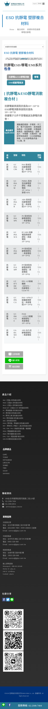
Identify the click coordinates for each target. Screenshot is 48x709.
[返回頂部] (14, 367)
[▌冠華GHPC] (13, 3)
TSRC (5, 468)
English (35, 3)
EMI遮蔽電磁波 (16, 83)
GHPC (5, 455)
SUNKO (5, 465)
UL (39, 172)
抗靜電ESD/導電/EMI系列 (23, 65)
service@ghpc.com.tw (14, 507)
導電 (36, 77)
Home (12, 29)
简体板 (39, 3)
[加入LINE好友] (14, 360)
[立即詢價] (14, 354)
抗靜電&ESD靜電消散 (19, 77)
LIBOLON (6, 463)
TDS (39, 167)
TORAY (5, 457)
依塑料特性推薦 (33, 29)
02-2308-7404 (10, 501)
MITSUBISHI (7, 460)
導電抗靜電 (26, 32)
